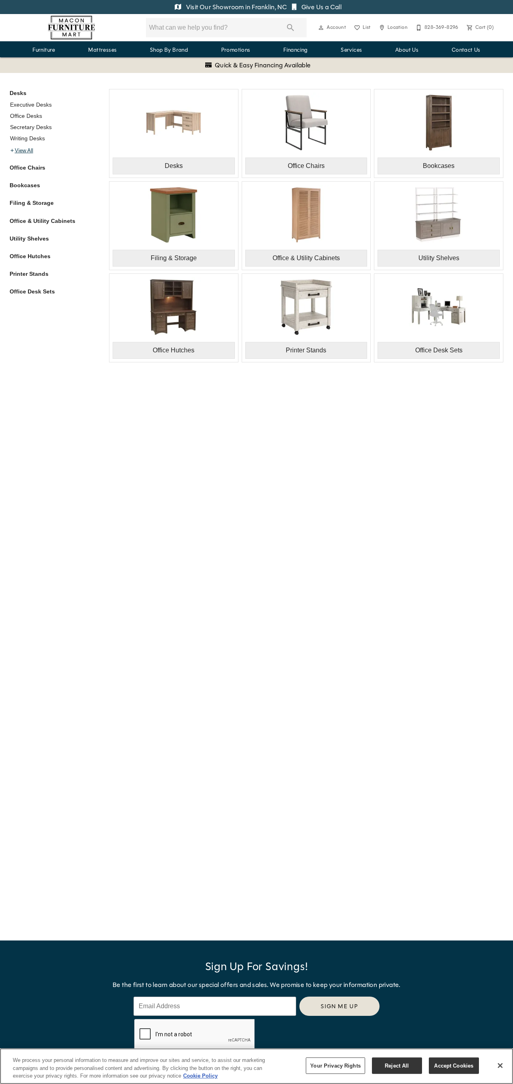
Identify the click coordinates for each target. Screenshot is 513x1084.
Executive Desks (31, 104)
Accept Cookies (453, 1065)
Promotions (235, 50)
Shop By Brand (169, 50)
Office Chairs (27, 167)
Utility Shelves (29, 238)
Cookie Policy (200, 1076)
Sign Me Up (339, 1006)
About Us (406, 50)
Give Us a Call (320, 7)
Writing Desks (27, 138)
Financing (295, 50)
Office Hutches (30, 256)
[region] (256, 1066)
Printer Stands (29, 274)
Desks (18, 93)
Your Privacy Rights (335, 1065)
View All (24, 151)
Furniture (43, 50)
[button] (321, 27)
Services (351, 50)
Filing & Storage (32, 203)
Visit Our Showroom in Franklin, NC (236, 7)
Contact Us (466, 50)
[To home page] (71, 28)
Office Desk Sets (32, 291)
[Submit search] (290, 27)
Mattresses (102, 50)
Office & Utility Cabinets (42, 221)
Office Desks (26, 116)
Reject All (397, 1065)
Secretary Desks (31, 127)
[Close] (500, 1065)
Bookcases (25, 185)
